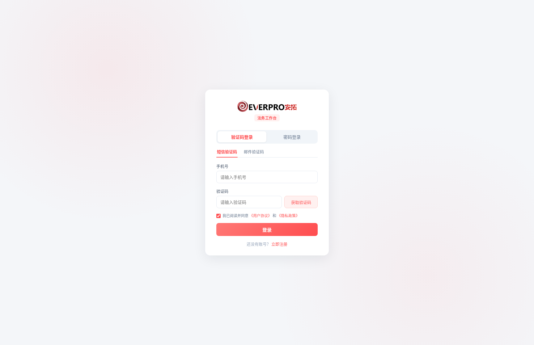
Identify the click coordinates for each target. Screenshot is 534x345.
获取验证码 (301, 202)
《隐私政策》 (288, 215)
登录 (267, 230)
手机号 (222, 166)
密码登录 (292, 137)
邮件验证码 (254, 151)
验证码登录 (242, 137)
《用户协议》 (260, 215)
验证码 (222, 191)
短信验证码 (227, 151)
